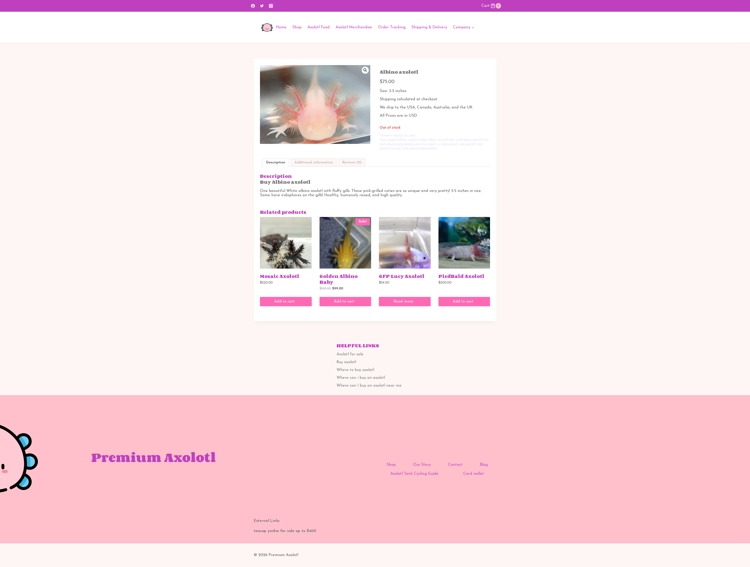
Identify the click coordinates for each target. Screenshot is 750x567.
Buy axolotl (346, 362)
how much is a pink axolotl (440, 144)
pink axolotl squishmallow (419, 148)
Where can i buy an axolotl (361, 378)
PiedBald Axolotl (461, 276)
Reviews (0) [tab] (352, 162)
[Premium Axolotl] (267, 27)
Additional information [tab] (314, 162)
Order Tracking (391, 27)
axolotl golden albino (422, 139)
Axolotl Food (318, 27)
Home (281, 27)
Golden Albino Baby (339, 279)
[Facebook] (253, 6)
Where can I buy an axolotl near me (369, 386)
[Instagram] (271, 6)
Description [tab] (275, 162)
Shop (297, 27)
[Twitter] (262, 6)
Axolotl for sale (404, 135)
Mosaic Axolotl (279, 276)
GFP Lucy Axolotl (401, 276)
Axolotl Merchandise (354, 27)
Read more (404, 302)
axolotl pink (446, 139)
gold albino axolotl (469, 139)
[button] (365, 70)
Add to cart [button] (285, 302)
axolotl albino (397, 139)
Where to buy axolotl (355, 370)
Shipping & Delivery (429, 27)
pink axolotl (467, 144)
